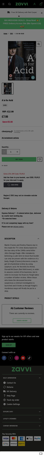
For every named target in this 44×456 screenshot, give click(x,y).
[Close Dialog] (40, 454)
